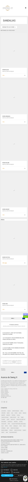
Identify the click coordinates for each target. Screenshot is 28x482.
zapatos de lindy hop (20, 419)
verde (22, 417)
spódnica (3, 428)
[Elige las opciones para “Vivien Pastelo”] (25, 263)
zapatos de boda (17, 430)
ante (8, 428)
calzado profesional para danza (19, 423)
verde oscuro (13, 417)
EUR (24, 314)
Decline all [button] (20, 475)
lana (7, 432)
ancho (2, 432)
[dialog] (14, 471)
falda (24, 425)
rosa (9, 423)
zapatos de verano (15, 428)
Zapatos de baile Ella (5, 443)
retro (6, 425)
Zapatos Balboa (15, 410)
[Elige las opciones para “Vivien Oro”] (25, 309)
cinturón (3, 413)
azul (12, 413)
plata (20, 425)
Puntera (13, 415)
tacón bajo (10, 421)
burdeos (8, 415)
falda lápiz (3, 423)
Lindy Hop (13, 419)
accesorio (3, 410)
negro (8, 413)
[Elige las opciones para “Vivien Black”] (25, 75)
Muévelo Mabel (4, 430)
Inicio (2, 459)
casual (18, 415)
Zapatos (4, 71)
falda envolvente (13, 432)
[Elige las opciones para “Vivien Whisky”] (25, 215)
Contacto (14, 362)
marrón (3, 415)
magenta (16, 421)
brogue (24, 413)
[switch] (25, 480)
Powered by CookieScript (14, 480)
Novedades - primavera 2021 (7, 451)
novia (20, 413)
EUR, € (12, 318)
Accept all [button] (7, 475)
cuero (8, 419)
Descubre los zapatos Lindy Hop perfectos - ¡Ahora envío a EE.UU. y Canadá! (13, 445)
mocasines (3, 421)
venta (10, 425)
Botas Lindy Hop (4, 449)
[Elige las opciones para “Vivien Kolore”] (25, 168)
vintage (11, 430)
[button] (14, 479)
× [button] (26, 461)
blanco (24, 430)
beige (22, 410)
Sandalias (15, 425)
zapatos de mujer (10, 71)
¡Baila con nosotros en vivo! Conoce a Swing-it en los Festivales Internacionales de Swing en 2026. (12, 440)
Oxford (20, 421)
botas (16, 413)
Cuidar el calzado (5, 452)
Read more (5, 467)
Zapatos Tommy (4, 447)
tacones (3, 419)
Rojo (2, 425)
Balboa (9, 410)
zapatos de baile (4, 417)
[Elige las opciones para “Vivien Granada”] (25, 122)
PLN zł (25, 316)
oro (18, 417)
